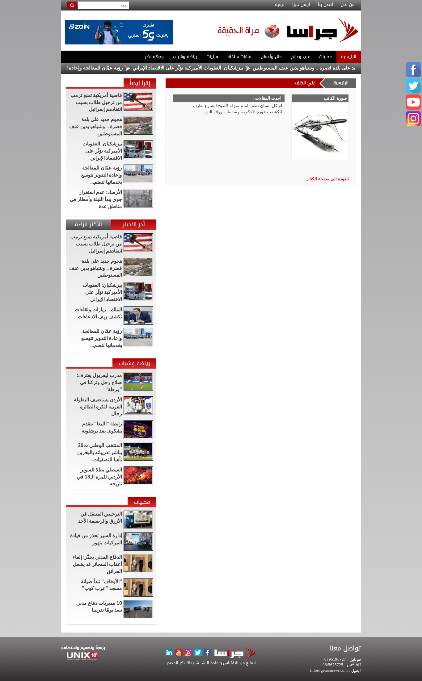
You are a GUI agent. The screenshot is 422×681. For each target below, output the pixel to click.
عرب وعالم (300, 56)
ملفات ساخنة (239, 56)
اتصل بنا (325, 5)
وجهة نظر (154, 56)
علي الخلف (305, 83)
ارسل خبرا (301, 5)
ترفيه (280, 5)
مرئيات (212, 56)
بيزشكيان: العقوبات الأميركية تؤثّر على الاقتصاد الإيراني (201, 67)
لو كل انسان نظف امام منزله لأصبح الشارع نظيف (237, 105)
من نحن (348, 5)
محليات (325, 56)
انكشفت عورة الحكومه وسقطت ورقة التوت (242, 111)
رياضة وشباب (185, 56)
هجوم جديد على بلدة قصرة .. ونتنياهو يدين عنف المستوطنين (327, 67)
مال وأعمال (271, 56)
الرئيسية (348, 56)
